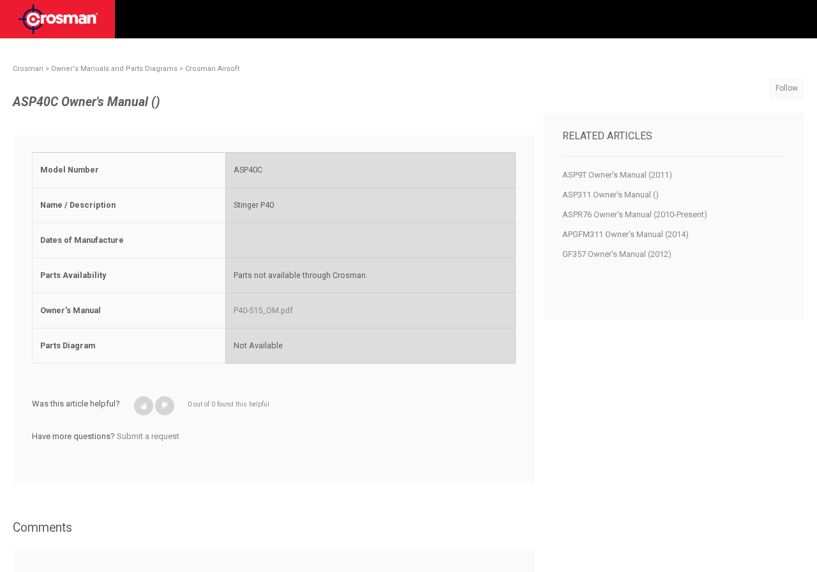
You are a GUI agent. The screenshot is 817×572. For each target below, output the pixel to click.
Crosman (28, 69)
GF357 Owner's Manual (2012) (616, 254)
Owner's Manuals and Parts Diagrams (114, 69)
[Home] (58, 23)
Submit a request (148, 436)
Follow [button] (787, 88)
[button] (143, 405)
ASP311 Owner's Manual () (610, 194)
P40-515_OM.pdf (263, 310)
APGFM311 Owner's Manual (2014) (625, 234)
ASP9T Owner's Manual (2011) (617, 175)
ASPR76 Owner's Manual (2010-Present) (634, 214)
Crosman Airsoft (212, 69)
